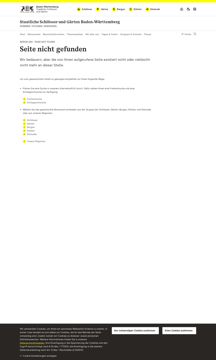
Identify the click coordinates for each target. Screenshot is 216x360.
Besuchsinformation (53, 34)
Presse (147, 34)
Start (22, 34)
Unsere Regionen (36, 141)
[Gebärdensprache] (188, 9)
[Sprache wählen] (194, 9)
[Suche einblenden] (195, 34)
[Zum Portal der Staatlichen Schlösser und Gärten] (39, 9)
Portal (188, 34)
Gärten (30, 123)
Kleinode (32, 134)
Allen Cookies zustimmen (179, 330)
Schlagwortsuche (36, 102)
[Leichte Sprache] (181, 9)
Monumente (34, 34)
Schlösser (32, 120)
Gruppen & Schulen (131, 34)
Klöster (31, 130)
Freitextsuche (34, 99)
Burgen (31, 127)
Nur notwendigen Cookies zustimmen (134, 330)
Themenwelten (75, 34)
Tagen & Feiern (109, 34)
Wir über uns (92, 34)
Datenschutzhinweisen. (32, 343)
